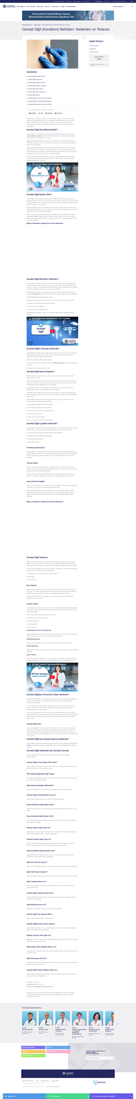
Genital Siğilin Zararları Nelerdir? (37, 85)
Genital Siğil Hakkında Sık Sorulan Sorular (40, 104)
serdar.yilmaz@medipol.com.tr (53, 1086)
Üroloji (28, 745)
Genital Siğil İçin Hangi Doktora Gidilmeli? (39, 101)
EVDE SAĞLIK (55, 6)
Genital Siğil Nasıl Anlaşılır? (36, 89)
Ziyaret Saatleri (54, 1080)
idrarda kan (36, 294)
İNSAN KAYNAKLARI (27, 1055)
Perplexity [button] (50, 113)
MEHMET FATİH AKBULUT (110, 1030)
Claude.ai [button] (59, 113)
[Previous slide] (19, 1024)
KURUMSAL (68, 1)
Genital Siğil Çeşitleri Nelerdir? (36, 92)
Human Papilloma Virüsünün (35, 136)
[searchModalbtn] (132, 6)
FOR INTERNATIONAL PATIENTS (119, 1)
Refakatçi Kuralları (45, 1080)
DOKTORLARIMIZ (30, 6)
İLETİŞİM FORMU (51, 1051)
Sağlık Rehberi (94, 52)
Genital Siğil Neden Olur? (35, 79)
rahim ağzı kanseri (58, 363)
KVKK (37, 1080)
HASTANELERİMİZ (70, 6)
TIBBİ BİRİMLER (21, 6)
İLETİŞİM (62, 6)
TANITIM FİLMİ (25, 1051)
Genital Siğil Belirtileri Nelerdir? (36, 82)
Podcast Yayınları (94, 45)
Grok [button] (42, 113)
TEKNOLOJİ (40, 6)
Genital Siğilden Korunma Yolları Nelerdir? (40, 98)
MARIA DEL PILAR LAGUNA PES (94, 1030)
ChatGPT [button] (33, 113)
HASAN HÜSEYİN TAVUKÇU (60, 1030)
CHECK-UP (47, 6)
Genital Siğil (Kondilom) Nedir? (36, 76)
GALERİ (49, 1047)
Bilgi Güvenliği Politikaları (28, 1080)
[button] (99, 65)
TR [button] (131, 1)
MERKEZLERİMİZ (76, 1)
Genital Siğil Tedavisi (34, 95)
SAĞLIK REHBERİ (86, 1)
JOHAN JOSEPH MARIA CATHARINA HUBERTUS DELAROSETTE (79, 1032)
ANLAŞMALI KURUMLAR (59, 1)
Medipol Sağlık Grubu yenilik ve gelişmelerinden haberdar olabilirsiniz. (95, 1052)
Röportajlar (93, 48)
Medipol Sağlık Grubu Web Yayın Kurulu (43, 986)
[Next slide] (117, 1024)
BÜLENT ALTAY (43, 1029)
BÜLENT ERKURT (27, 1029)
